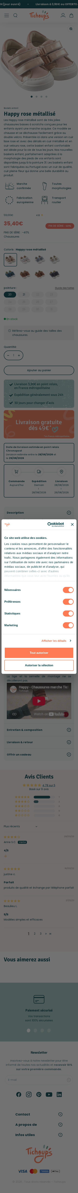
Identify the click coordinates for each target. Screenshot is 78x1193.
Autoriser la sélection (39, 665)
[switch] (68, 602)
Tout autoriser (39, 652)
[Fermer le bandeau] (72, 524)
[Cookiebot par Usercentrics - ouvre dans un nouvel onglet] (48, 524)
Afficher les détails (53, 640)
